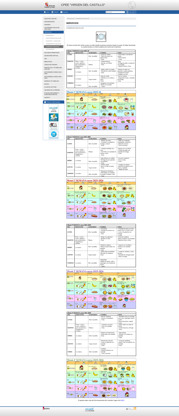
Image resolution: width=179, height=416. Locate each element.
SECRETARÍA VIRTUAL (51, 55)
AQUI (122, 400)
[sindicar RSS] (135, 408)
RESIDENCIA (50, 35)
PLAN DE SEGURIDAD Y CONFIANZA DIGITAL (51, 93)
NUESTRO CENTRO (50, 18)
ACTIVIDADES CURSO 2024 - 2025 (53, 72)
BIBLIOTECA (48, 61)
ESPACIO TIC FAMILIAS (51, 81)
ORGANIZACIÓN (49, 21)
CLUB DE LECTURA (50, 87)
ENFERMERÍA (50, 49)
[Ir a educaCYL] (89, 411)
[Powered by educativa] (46, 408)
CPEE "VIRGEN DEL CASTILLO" (83, 4)
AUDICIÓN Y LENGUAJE (53, 41)
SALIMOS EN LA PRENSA (52, 90)
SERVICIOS (47, 32)
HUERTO (47, 97)
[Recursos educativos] (53, 126)
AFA (45, 58)
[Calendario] (53, 135)
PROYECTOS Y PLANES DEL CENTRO (53, 68)
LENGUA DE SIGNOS (50, 64)
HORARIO (47, 24)
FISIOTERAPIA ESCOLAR (53, 38)
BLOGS (46, 84)
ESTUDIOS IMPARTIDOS (51, 52)
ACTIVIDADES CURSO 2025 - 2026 (53, 77)
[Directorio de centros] (53, 117)
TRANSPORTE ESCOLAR (53, 44)
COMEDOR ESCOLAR (52, 46)
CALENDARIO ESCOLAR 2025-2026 (51, 28)
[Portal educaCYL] (53, 108)
